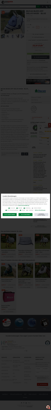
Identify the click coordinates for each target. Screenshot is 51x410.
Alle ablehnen (25, 214)
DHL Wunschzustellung (13, 210)
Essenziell (13, 208)
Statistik (20, 208)
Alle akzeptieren (9, 214)
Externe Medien (37, 208)
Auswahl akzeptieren (41, 214)
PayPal (23, 210)
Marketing (28, 208)
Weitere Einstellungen (40, 210)
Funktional (31, 210)
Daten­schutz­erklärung (23, 205)
